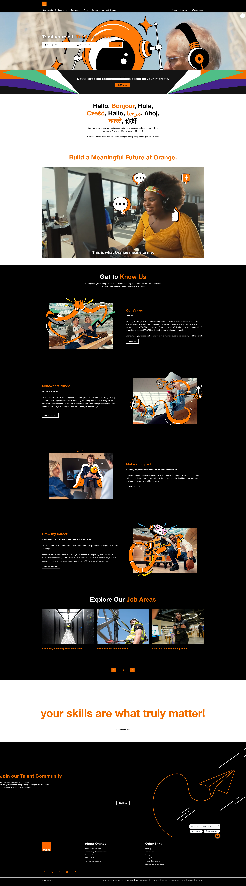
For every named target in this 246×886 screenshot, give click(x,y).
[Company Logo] (44, 4)
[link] (123, 803)
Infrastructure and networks (112, 648)
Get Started (122, 85)
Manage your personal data (154, 864)
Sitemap (148, 849)
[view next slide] (132, 670)
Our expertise (89, 855)
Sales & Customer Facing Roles (169, 648)
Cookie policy (129, 880)
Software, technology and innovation (62, 648)
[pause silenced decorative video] (242, 15)
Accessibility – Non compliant (170, 880)
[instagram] (67, 872)
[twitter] (59, 872)
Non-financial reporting (93, 861)
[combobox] (59, 44)
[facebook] (44, 872)
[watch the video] (123, 212)
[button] (175, 10)
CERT (183, 880)
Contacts (190, 880)
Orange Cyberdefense (153, 861)
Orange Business (151, 858)
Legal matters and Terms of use (113, 880)
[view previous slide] (113, 670)
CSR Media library (91, 858)
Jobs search (149, 852)
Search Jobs (47, 10)
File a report (199, 880)
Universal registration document (96, 852)
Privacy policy (155, 880)
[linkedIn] (52, 872)
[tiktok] (75, 872)
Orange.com (149, 855)
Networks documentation (93, 849)
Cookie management (142, 880)
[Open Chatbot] (217, 835)
